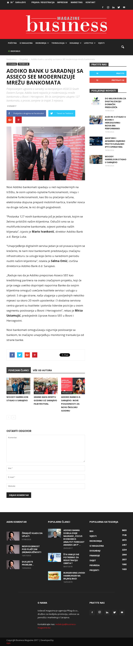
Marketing (77, 2)
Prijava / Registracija (42, 2)
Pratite (120, 73)
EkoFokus (15, 51)
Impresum (62, 2)
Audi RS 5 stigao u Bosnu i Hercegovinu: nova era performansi (115, 122)
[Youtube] (124, 7)
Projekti (94, 570)
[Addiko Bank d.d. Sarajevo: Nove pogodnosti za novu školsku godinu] (73, 386)
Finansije (95, 555)
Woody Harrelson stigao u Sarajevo (115, 159)
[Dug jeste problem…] (12, 564)
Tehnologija (58, 43)
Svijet (93, 560)
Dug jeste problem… (28, 563)
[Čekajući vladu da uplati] (12, 536)
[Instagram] (108, 7)
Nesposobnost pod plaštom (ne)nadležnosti (31, 549)
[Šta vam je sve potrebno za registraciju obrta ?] (54, 557)
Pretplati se (118, 80)
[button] (123, 47)
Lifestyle (88, 43)
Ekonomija (41, 43)
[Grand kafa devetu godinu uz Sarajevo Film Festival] (46, 386)
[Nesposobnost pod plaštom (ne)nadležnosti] (12, 549)
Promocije (23, 64)
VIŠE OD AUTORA (42, 370)
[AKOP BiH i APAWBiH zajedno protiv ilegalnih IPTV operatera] (96, 141)
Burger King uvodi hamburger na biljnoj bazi (74, 575)
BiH (91, 531)
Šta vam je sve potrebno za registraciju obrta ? (71, 559)
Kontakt (90, 2)
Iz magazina (26, 43)
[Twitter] (118, 7)
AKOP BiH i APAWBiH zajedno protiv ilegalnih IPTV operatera (115, 142)
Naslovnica (11, 59)
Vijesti (101, 43)
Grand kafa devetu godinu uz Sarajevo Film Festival (45, 400)
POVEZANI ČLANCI (18, 370)
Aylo (8, 643)
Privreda (95, 565)
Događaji (74, 43)
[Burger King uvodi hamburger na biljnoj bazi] (54, 575)
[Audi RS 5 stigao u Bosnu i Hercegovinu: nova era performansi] (96, 119)
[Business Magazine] (66, 24)
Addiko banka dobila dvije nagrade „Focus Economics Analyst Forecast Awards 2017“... (74, 537)
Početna (12, 43)
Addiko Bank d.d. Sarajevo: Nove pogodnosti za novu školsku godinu (71, 404)
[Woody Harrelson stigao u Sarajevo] (18, 386)
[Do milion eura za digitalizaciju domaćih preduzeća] (96, 101)
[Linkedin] (113, 7)
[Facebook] (102, 7)
